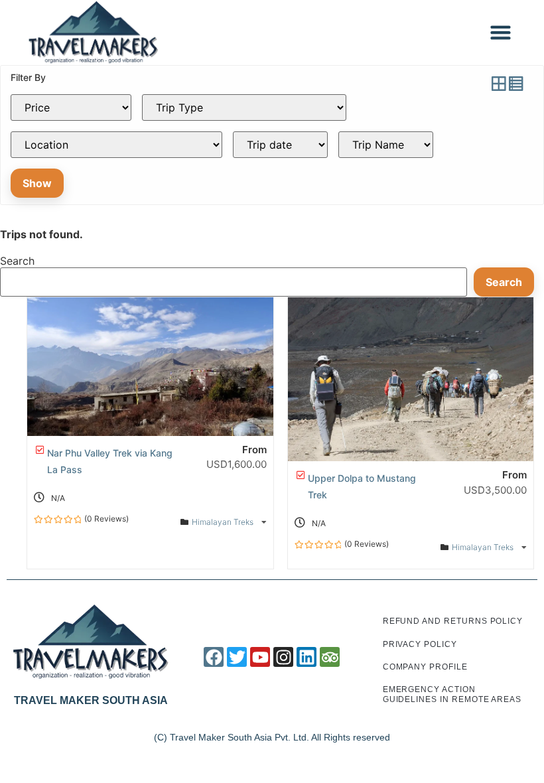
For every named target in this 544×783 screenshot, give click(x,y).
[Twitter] (237, 657)
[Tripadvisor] (330, 657)
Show (37, 183)
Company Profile (425, 667)
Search (17, 260)
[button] (500, 32)
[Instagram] (283, 657)
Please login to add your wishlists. (40, 450)
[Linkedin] (306, 657)
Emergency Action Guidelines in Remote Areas (452, 694)
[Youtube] (260, 657)
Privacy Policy (420, 644)
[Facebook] (214, 657)
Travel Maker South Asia (91, 700)
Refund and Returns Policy (453, 621)
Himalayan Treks (223, 522)
